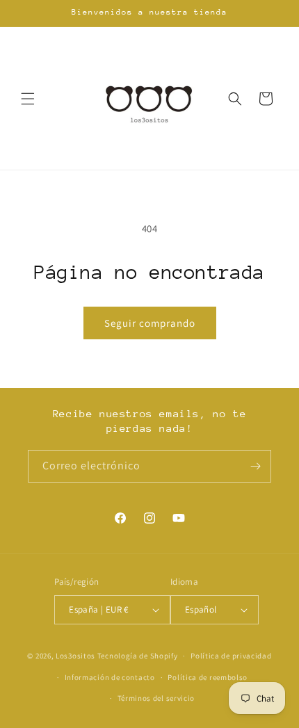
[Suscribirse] (255, 466)
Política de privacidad (231, 656)
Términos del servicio (156, 698)
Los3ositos (75, 656)
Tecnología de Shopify (137, 656)
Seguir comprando (149, 323)
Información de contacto (110, 677)
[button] (28, 98)
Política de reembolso (208, 677)
